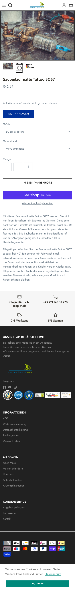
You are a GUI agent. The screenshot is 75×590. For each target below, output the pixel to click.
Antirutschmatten (12, 480)
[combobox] (37, 132)
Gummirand (10, 141)
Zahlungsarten (11, 435)
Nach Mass (9, 463)
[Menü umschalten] (4, 5)
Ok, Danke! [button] (37, 583)
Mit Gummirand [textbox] (15, 149)
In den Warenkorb (37, 183)
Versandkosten (11, 441)
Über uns (8, 474)
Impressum (9, 513)
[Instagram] (15, 387)
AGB (5, 418)
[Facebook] (4, 387)
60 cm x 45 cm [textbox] (15, 132)
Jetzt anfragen (18, 113)
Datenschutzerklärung (15, 430)
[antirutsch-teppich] (37, 5)
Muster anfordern (13, 469)
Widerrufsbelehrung (15, 424)
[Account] (63, 5)
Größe (6, 124)
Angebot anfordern (14, 507)
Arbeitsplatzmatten (14, 486)
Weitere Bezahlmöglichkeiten (37, 203)
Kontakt (7, 519)
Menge (7, 159)
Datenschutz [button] (53, 574)
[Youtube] (9, 387)
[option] (37, 35)
